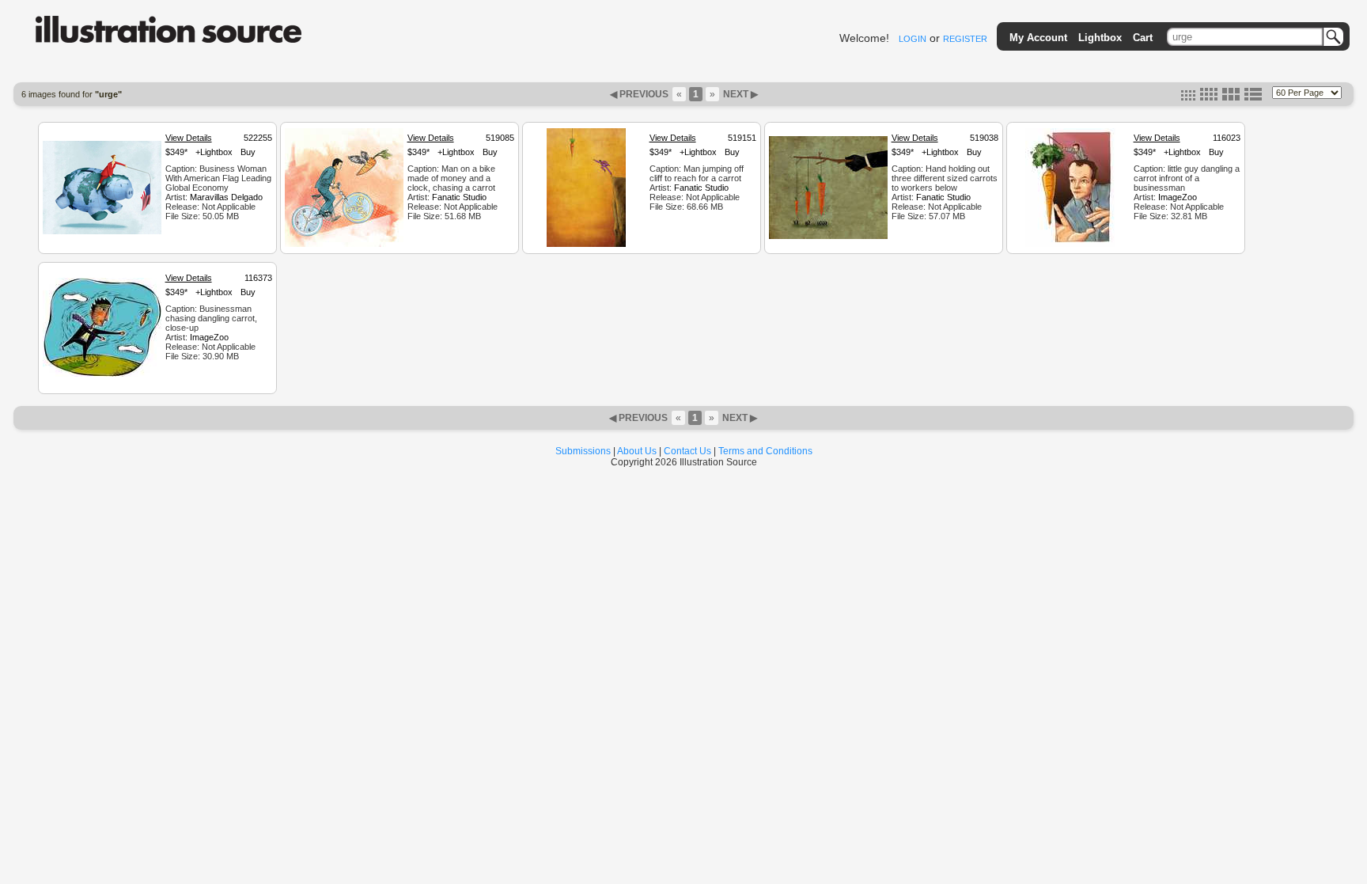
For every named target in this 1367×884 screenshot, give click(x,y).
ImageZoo (1177, 197)
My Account (1038, 38)
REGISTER (965, 39)
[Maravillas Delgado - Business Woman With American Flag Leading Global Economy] (102, 232)
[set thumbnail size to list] (1253, 97)
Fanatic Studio (459, 197)
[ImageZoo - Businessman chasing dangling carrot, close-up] (102, 374)
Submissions (583, 451)
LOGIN (912, 39)
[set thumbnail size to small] (1188, 97)
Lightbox (1100, 38)
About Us (637, 451)
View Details (188, 137)
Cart (1143, 38)
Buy (248, 152)
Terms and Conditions (765, 451)
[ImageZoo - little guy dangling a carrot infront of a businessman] (1070, 245)
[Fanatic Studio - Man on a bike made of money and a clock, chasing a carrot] (344, 245)
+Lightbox (214, 152)
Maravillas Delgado (226, 197)
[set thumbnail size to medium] (1208, 97)
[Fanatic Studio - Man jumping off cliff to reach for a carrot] (586, 245)
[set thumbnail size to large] (1231, 97)
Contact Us (687, 451)
